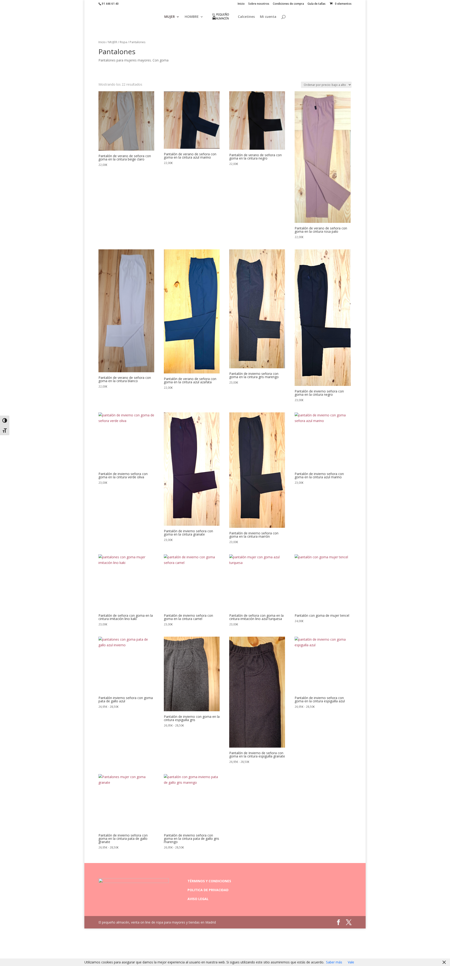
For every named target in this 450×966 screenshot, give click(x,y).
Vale (351, 962)
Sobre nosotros (258, 4)
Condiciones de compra (288, 4)
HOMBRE (192, 17)
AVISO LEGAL (198, 899)
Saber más (334, 962)
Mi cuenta (268, 17)
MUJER (169, 17)
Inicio (241, 4)
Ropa (123, 42)
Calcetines (246, 17)
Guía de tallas (317, 4)
